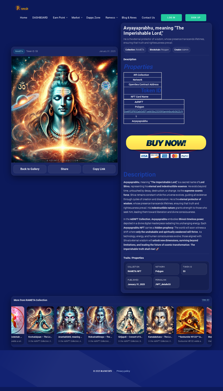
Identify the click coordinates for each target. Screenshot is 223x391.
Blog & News (129, 17)
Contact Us (148, 17)
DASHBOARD (40, 17)
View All (205, 300)
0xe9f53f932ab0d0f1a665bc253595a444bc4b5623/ (152, 111)
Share (64, 169)
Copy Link (99, 169)
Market (76, 17)
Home (23, 17)
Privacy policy (123, 371)
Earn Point (59, 17)
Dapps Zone (93, 17)
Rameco (110, 17)
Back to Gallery (29, 169)
